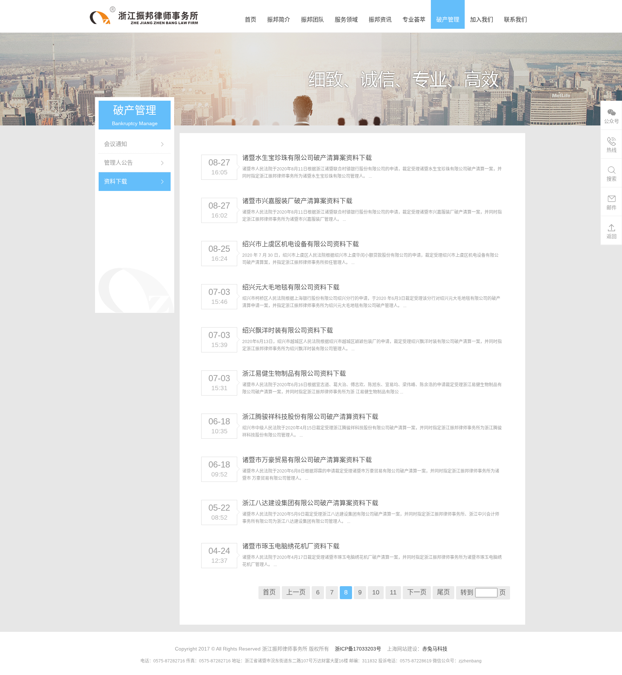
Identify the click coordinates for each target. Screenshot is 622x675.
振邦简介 (278, 20)
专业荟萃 (413, 20)
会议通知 (115, 144)
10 (375, 592)
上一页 (296, 592)
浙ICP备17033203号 (358, 649)
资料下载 (115, 181)
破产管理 (447, 20)
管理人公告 (118, 163)
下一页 (417, 592)
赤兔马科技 (434, 649)
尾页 (443, 592)
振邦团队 (312, 20)
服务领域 (346, 20)
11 (393, 592)
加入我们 (481, 20)
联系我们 (515, 20)
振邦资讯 (380, 20)
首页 (250, 20)
